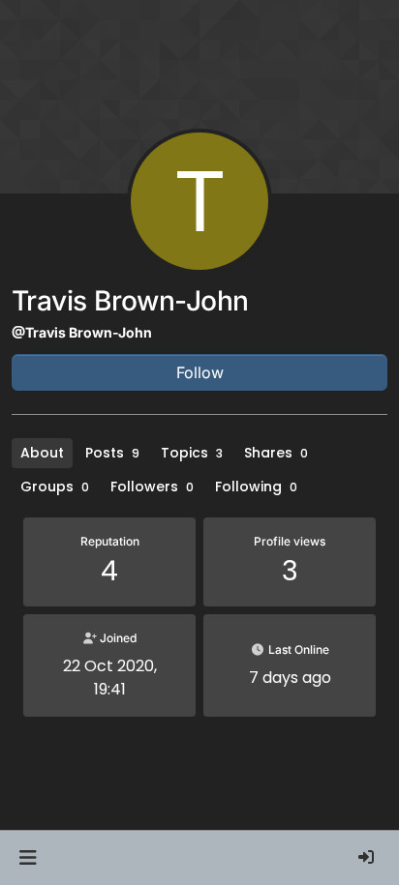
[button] (27, 858)
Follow (200, 372)
